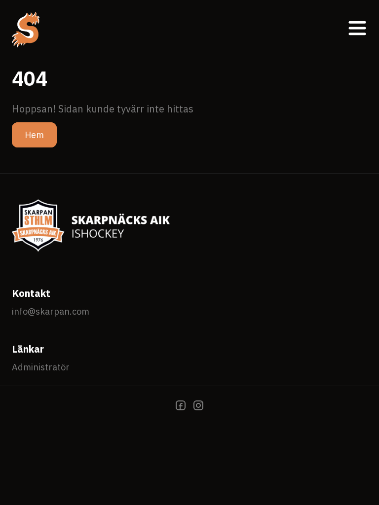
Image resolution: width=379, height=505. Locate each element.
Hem (34, 135)
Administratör (41, 367)
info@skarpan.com (50, 311)
